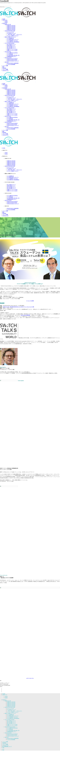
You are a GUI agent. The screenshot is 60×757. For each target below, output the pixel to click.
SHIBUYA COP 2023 (11, 703)
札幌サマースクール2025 (12, 725)
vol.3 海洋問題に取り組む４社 (13, 730)
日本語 (6, 696)
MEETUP (6, 737)
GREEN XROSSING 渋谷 (10, 707)
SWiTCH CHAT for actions (10, 726)
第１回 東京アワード (11, 720)
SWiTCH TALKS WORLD (12, 733)
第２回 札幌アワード (11, 721)
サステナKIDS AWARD (9, 719)
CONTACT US (5, 745)
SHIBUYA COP (8, 700)
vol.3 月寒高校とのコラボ (12, 717)
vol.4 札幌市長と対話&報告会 (13, 718)
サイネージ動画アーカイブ (12, 712)
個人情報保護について (7, 746)
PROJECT (4, 699)
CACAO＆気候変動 (11, 739)
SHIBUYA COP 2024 (11, 702)
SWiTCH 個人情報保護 (25, 315)
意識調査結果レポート (11, 731)
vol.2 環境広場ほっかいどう (13, 715)
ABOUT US (4, 694)
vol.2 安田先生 (10, 729)
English (6, 697)
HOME (3, 693)
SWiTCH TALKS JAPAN (12, 734)
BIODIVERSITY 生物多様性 (13, 738)
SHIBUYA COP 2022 (11, 705)
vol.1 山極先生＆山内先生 (12, 727)
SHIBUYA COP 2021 (11, 706)
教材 (3, 749)
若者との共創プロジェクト (10, 713)
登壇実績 (4, 742)
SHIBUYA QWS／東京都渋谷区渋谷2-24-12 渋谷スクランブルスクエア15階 (18, 306)
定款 (3, 747)
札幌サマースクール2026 (12, 724)
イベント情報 (5, 741)
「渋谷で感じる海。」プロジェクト (14, 710)
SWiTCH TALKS (8, 732)
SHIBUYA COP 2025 (11, 701)
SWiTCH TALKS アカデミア (13, 736)
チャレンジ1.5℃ (10, 708)
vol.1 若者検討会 (10, 714)
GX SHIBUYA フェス (11, 709)
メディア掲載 (5, 744)
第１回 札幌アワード (11, 723)
